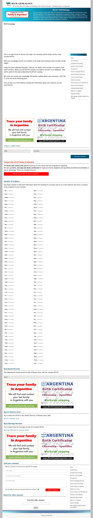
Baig (35, 200)
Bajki (6, 204)
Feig (35, 282)
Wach (6, 343)
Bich (35, 221)
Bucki (6, 251)
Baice (6, 200)
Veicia (35, 339)
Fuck (35, 299)
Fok (35, 292)
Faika (6, 278)
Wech (35, 349)
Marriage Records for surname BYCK (16, 430)
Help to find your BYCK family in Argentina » (26, 174)
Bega (35, 214)
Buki (6, 261)
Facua (35, 272)
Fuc (5, 295)
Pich (6, 322)
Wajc (6, 349)
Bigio (35, 224)
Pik (5, 329)
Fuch (6, 299)
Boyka (35, 241)
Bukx (35, 261)
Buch (35, 245)
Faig (35, 275)
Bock (35, 228)
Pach (6, 305)
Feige (6, 285)
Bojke (6, 238)
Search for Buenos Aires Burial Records (79, 82)
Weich (35, 356)
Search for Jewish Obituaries (77, 85)
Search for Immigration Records (78, 71)
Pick (35, 326)
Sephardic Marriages (75, 93)
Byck (35, 265)
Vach (6, 336)
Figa (6, 289)
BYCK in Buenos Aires (11, 419)
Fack (6, 272)
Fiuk (35, 289)
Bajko (35, 204)
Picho (35, 322)
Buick (35, 251)
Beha (6, 217)
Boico (35, 231)
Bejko (35, 217)
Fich (35, 285)
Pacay (6, 302)
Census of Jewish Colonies (77, 77)
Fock (6, 292)
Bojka (35, 234)
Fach (35, 268)
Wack (35, 343)
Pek (35, 319)
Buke (35, 258)
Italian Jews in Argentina (76, 91)
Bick (6, 224)
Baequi (6, 197)
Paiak (6, 309)
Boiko (6, 234)
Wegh (35, 353)
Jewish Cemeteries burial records (78, 74)
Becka (6, 214)
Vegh (6, 339)
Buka (6, 258)
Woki (35, 363)
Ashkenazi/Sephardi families (77, 88)
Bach (35, 190)
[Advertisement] (46, 38)
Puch (6, 333)
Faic (6, 275)
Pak (6, 312)
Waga (6, 346)
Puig (35, 333)
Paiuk (35, 309)
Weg (6, 353)
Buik (6, 255)
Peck (35, 316)
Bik (5, 228)
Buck (6, 248)
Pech (35, 312)
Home (72, 58)
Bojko (35, 238)
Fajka (6, 282)
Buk (35, 255)
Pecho (6, 316)
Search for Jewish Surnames (77, 66)
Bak (6, 207)
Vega (35, 336)
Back (35, 194)
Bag (35, 197)
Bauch (35, 207)
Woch (6, 363)
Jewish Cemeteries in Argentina (77, 486)
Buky (6, 265)
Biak (6, 221)
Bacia (6, 194)
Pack (35, 305)
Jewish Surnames (74, 60)
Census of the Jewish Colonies (76, 483)
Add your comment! (80, 156)
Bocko (6, 231)
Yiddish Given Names (75, 80)
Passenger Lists (74, 69)
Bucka (35, 248)
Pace (35, 302)
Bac (5, 190)
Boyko (6, 245)
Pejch (6, 319)
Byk (6, 268)
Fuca (35, 295)
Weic (6, 356)
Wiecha (35, 360)
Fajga (35, 278)
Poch (35, 329)
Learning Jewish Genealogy (77, 63)
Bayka (6, 211)
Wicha (6, 360)
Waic (35, 346)
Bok (6, 241)
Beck (35, 211)
